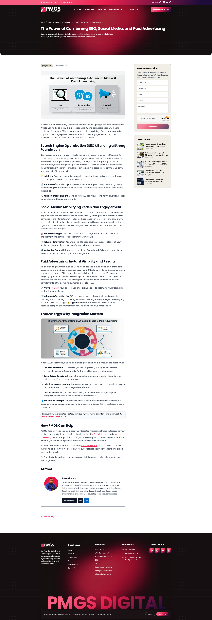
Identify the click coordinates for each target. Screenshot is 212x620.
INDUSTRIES (89, 9)
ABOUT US (102, 9)
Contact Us (72, 568)
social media (102, 434)
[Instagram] (170, 2)
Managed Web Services (103, 571)
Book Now (153, 127)
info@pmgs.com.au (50, 2)
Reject (150, 614)
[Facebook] (160, 2)
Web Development (102, 553)
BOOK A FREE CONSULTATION (54, 416)
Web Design (99, 549)
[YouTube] (167, 2)
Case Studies (72, 557)
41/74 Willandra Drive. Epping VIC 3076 (133, 558)
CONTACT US (133, 9)
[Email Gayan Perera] (80, 500)
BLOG (123, 9)
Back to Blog (49, 516)
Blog (49, 22)
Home (43, 22)
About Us (71, 554)
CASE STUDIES (113, 9)
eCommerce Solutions (103, 556)
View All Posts (69, 500)
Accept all (162, 614)
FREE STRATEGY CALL (161, 9)
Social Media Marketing (103, 567)
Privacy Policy (73, 564)
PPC (96, 563)
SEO (93, 434)
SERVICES (77, 9)
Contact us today (89, 445)
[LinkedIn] (164, 2)
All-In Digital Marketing (103, 574)
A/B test (55, 287)
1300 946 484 (68, 2)
